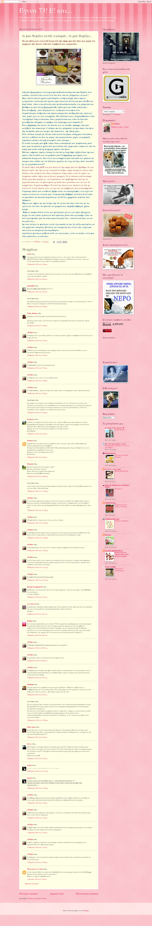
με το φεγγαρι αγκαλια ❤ (114, 428)
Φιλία (29, 744)
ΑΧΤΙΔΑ (30, 332)
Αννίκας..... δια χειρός (113, 469)
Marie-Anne (31, 727)
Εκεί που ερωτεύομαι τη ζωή (115, 444)
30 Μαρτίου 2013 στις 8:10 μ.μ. (37, 737)
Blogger (86, 910)
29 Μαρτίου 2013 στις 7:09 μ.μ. (37, 326)
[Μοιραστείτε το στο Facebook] (64, 242)
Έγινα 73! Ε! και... (45, 10)
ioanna (29, 765)
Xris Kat (30, 440)
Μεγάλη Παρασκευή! (121, 471)
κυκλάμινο (31, 604)
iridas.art (108, 535)
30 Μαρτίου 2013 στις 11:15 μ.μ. (37, 771)
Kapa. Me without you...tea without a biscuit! (117, 486)
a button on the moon (112, 519)
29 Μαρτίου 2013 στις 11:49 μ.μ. (37, 550)
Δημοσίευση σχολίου (32, 884)
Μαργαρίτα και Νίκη (35, 869)
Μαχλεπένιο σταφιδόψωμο (119, 570)
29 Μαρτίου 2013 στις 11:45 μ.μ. (37, 523)
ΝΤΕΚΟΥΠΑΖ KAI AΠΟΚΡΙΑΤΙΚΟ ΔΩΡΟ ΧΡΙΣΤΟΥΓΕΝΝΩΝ (122, 554)
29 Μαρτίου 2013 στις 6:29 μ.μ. (37, 264)
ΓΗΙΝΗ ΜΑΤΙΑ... (111, 503)
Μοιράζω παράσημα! (121, 521)
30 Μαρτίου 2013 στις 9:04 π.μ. (37, 661)
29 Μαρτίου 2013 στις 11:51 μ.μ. (37, 567)
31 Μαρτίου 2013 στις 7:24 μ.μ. (37, 818)
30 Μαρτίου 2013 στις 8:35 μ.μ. (37, 758)
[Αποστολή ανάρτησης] (53, 242)
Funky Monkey (32, 313)
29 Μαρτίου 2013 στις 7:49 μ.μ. (37, 412)
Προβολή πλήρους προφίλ (120, 127)
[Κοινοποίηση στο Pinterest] (66, 242)
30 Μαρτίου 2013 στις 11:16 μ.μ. (37, 788)
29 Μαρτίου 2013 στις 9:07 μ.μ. (37, 457)
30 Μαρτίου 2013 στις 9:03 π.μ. (37, 648)
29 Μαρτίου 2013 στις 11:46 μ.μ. (37, 538)
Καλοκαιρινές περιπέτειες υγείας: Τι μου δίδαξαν (117, 446)
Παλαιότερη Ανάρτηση (87, 893)
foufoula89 (30, 286)
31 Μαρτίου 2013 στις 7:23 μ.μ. (37, 803)
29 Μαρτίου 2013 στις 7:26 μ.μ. (37, 340)
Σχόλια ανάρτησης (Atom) (37, 898)
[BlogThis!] (60, 242)
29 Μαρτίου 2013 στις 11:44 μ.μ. (37, 510)
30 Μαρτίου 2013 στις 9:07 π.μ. (37, 678)
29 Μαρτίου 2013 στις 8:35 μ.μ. (37, 434)
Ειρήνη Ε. (30, 419)
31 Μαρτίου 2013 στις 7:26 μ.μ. (37, 833)
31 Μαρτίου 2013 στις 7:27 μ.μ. (37, 847)
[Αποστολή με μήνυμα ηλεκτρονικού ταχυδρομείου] (58, 242)
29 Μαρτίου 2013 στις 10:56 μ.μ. (37, 476)
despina (29, 621)
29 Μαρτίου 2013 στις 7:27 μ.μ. (37, 368)
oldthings (30, 684)
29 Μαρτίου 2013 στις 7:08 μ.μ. (37, 306)
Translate (117, 114)
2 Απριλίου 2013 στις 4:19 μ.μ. (37, 879)
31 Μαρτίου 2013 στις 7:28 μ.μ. (37, 862)
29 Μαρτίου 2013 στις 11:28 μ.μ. (37, 491)
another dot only (120, 430)
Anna (29, 254)
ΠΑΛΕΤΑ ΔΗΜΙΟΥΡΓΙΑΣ (114, 551)
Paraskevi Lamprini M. (35, 587)
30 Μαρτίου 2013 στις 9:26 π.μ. (37, 695)
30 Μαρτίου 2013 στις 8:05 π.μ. (37, 635)
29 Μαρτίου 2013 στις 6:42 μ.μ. (37, 279)
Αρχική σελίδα (57, 893)
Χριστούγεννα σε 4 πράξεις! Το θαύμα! (121, 506)
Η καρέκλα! (118, 489)
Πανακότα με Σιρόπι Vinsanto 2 (121, 456)
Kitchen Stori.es (110, 453)
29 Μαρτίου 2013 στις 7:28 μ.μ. (37, 381)
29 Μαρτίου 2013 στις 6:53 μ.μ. (37, 292)
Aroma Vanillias (110, 567)
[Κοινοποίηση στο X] (62, 242)
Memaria (30, 464)
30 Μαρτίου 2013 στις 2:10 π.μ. (37, 597)
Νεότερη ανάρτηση (28, 893)
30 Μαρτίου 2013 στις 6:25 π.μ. (37, 614)
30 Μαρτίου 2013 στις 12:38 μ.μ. (37, 720)
